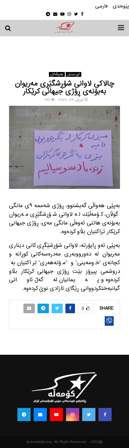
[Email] (40, 414)
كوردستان (73, 74)
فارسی (101, 6)
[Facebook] (105, 414)
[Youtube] (56, 414)
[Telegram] (24, 414)
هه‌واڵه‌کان (56, 74)
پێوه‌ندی (121, 6)
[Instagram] (72, 414)
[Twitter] (88, 414)
